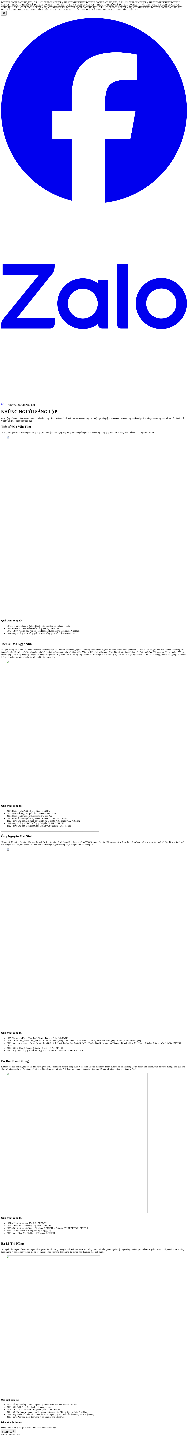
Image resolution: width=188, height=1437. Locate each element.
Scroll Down (7, 1432)
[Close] (4, 13)
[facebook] (94, 202)
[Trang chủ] (2, 405)
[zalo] (94, 388)
